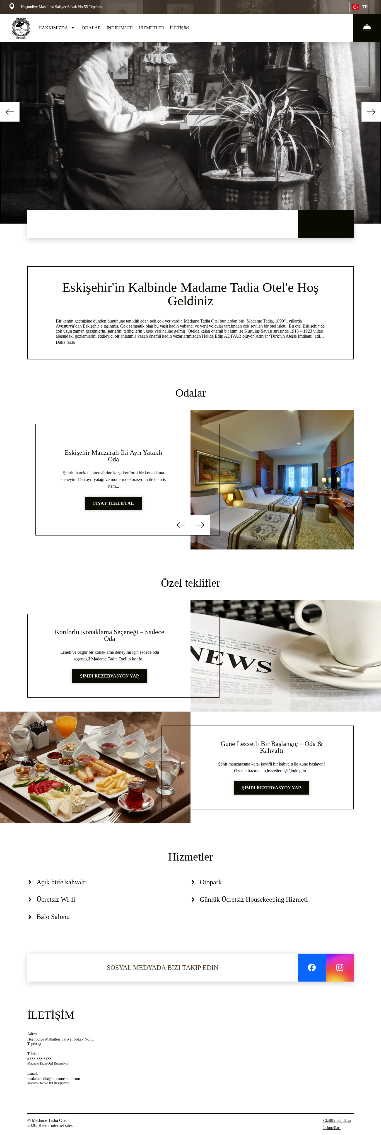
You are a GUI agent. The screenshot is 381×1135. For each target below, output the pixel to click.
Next (371, 112)
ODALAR (91, 27)
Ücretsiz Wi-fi (56, 899)
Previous (10, 112)
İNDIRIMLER (120, 27)
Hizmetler (190, 856)
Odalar (190, 393)
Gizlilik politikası (337, 1121)
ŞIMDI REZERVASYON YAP (109, 676)
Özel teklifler (190, 583)
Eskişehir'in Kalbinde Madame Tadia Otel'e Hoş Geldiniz (190, 294)
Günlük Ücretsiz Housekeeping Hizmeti (254, 899)
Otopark (211, 882)
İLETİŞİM (179, 27)
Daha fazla (65, 342)
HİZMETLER (151, 27)
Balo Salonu (53, 916)
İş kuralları (332, 1128)
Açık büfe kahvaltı (62, 882)
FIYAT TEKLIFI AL (113, 503)
